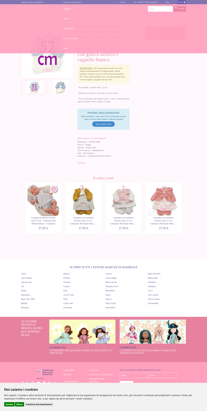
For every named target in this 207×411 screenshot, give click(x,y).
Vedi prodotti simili (103, 124)
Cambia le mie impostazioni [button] (39, 404)
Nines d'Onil (111, 303)
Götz (65, 291)
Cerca (170, 9)
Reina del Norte (154, 274)
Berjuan (66, 274)
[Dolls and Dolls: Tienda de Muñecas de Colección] (40, 9)
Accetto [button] (9, 404)
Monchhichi (110, 291)
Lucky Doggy (111, 278)
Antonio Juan (26, 282)
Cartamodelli (153, 303)
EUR (71, 2)
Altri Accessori (154, 299)
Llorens (109, 274)
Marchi (66, 19)
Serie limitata (68, 28)
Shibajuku (152, 286)
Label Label (68, 303)
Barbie (23, 291)
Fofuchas (67, 282)
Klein (65, 299)
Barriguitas (25, 295)
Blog (167, 2)
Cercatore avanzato (70, 38)
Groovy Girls (68, 295)
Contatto (122, 2)
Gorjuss (66, 286)
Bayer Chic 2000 (27, 299)
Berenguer (25, 308)
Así (22, 286)
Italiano (31, 2)
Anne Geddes (26, 278)
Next (182, 208)
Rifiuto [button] (19, 404)
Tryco (150, 291)
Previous (25, 208)
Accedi (180, 2)
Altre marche (153, 295)
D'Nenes (66, 278)
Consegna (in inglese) (101, 375)
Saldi (65, 48)
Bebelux (24, 303)
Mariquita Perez (112, 286)
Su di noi (93, 370)
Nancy (108, 295)
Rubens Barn (153, 278)
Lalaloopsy (67, 308)
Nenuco (109, 299)
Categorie (67, 9)
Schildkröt (152, 282)
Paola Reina (110, 308)
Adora (23, 274)
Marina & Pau (111, 282)
